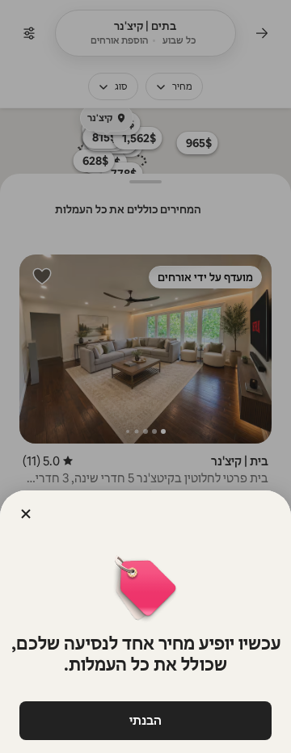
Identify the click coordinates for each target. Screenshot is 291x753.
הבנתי (145, 720)
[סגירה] (25, 513)
